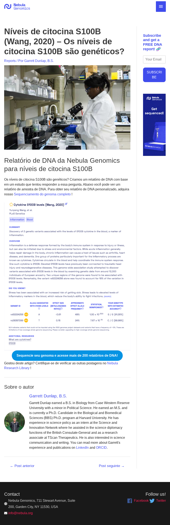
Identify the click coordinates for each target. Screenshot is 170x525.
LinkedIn (82, 447)
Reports (10, 61)
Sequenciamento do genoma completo (42, 194)
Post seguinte (112, 466)
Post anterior (22, 466)
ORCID (101, 447)
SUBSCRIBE (154, 74)
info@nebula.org (20, 513)
